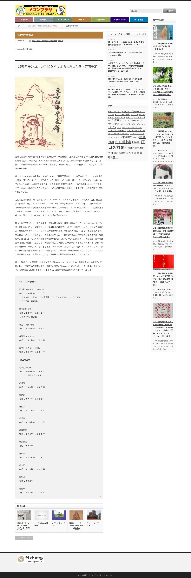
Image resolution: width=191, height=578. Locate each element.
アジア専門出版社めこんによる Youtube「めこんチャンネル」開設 (126, 54)
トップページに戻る (24, 538)
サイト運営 (139, 20)
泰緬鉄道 (132, 148)
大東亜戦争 (126, 137)
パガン (112, 127)
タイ (142, 120)
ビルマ (134, 128)
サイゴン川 (138, 118)
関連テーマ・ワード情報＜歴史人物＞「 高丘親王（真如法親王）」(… (76, 527)
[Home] (19, 26)
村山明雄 (123, 141)
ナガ (132, 124)
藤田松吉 (125, 153)
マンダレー (115, 134)
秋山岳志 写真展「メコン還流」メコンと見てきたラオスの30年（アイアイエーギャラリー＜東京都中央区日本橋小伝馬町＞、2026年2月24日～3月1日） (127, 93)
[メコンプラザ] (41, 15)
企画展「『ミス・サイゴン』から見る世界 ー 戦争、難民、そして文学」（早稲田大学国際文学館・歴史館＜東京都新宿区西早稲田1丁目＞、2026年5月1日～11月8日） (126, 67)
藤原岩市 (116, 153)
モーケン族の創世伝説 (41, 524)
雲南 (136, 153)
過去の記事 (142, 34)
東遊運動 (135, 142)
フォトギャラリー (62, 20)
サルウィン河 (124, 120)
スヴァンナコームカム (58, 524)
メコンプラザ (93, 575)
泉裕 (124, 147)
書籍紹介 (24, 20)
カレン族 (134, 115)
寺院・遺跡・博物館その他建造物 (44, 41)
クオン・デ (120, 118)
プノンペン (131, 131)
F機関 (110, 112)
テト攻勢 (113, 123)
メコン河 (134, 133)
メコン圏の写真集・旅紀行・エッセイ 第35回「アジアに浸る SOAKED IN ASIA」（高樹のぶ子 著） (163, 279)
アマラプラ (117, 112)
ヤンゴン (114, 137)
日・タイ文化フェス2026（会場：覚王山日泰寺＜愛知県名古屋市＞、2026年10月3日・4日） (127, 43)
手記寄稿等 (100, 20)
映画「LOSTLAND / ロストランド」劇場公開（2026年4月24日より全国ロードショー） (125, 80)
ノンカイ (142, 124)
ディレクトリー (120, 20)
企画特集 (43, 20)
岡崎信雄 (136, 137)
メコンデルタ (124, 134)
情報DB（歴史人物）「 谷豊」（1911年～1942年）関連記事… (23, 526)
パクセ (119, 128)
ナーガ (136, 124)
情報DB (81, 20)
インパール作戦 (122, 114)
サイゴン (129, 118)
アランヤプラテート (132, 111)
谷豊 (131, 153)
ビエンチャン (126, 128)
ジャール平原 (134, 120)
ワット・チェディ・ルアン (93, 524)
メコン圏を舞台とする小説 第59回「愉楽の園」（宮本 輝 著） (163, 46)
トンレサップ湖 (124, 124)
